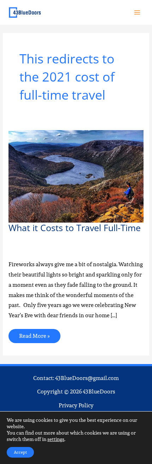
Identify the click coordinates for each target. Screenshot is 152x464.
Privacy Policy (76, 405)
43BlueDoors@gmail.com (87, 378)
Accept (20, 452)
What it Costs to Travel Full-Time (74, 228)
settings (55, 439)
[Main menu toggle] (137, 12)
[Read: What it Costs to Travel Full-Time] (76, 175)
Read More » (34, 334)
